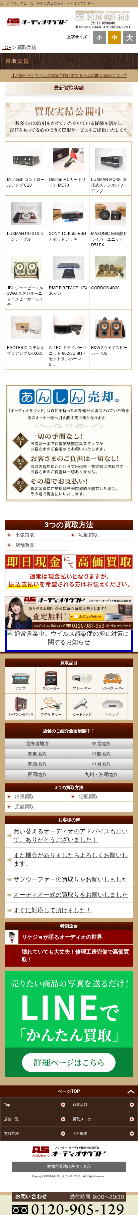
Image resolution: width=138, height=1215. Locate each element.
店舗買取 (24, 545)
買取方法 (11, 1133)
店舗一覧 (11, 1119)
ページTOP (69, 1091)
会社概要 (80, 1133)
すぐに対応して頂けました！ (52, 910)
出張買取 (24, 534)
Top (7, 1105)
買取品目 (80, 1105)
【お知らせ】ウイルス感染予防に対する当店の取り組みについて (69, 75)
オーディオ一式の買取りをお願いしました (70, 894)
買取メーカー (84, 1119)
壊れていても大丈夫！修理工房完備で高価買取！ (75, 955)
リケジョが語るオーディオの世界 (62, 937)
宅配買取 (88, 534)
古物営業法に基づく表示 (69, 1166)
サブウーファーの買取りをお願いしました (70, 879)
